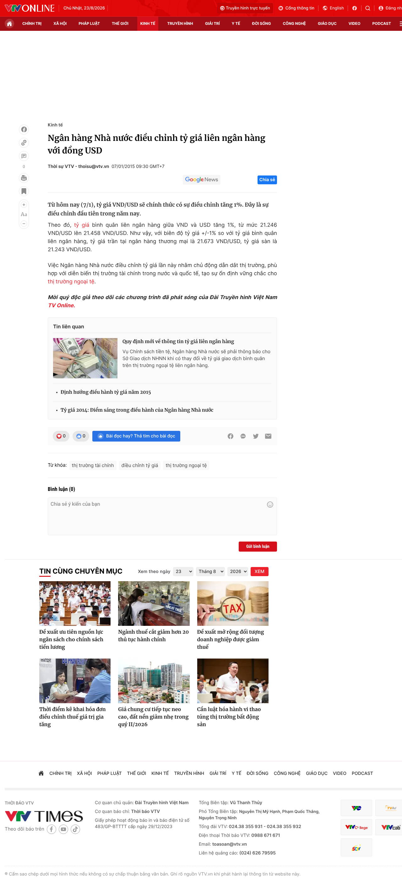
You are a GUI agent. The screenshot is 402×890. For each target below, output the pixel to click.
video (355, 23)
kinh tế (147, 23)
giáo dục (327, 23)
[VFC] (356, 808)
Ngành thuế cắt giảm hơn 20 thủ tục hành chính (153, 636)
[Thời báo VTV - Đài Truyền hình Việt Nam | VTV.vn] (29, 8)
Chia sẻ (267, 179)
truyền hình (180, 23)
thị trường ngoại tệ (71, 282)
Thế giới (120, 23)
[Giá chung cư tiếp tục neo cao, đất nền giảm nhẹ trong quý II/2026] (153, 681)
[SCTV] (356, 847)
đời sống (261, 23)
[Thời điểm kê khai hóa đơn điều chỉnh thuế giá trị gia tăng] (75, 681)
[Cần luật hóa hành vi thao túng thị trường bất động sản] (233, 681)
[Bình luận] (24, 156)
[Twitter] (255, 436)
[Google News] (201, 180)
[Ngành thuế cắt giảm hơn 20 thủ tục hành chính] (153, 603)
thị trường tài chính (93, 465)
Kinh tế (55, 125)
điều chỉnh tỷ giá (140, 465)
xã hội (60, 23)
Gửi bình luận (257, 546)
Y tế (236, 23)
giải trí (212, 23)
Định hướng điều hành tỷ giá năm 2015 (106, 392)
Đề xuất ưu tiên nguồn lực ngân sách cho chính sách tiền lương (71, 639)
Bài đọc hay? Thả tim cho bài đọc (140, 436)
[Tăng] (24, 205)
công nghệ (294, 23)
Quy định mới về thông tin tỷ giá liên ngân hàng (178, 342)
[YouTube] (63, 829)
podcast (381, 23)
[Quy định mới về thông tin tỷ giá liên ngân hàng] (85, 358)
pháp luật (89, 23)
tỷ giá (81, 225)
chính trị (31, 23)
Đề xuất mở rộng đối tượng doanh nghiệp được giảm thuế (230, 639)
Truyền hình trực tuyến (248, 8)
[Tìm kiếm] (369, 8)
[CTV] (356, 827)
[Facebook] (24, 130)
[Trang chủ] (9, 23)
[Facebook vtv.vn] (356, 8)
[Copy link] (24, 143)
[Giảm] (24, 223)
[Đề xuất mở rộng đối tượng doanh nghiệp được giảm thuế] (233, 603)
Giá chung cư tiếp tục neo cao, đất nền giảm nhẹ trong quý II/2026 (153, 717)
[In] (24, 178)
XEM (259, 571)
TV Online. (61, 306)
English (337, 8)
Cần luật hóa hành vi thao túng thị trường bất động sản (229, 717)
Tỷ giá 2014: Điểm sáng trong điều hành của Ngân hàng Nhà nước (137, 410)
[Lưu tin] (24, 191)
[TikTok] (75, 829)
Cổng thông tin (299, 8)
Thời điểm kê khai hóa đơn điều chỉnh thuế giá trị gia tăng (72, 717)
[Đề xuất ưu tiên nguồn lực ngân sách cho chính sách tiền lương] (75, 603)
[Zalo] (243, 436)
